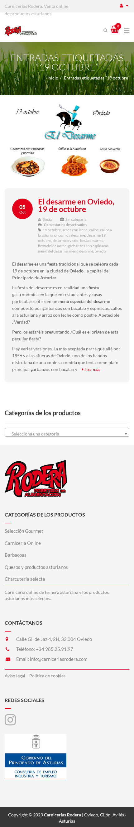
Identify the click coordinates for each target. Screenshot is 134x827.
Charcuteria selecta (25, 579)
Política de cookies (47, 675)
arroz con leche (75, 230)
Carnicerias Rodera (62, 814)
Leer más (92, 369)
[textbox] (67, 434)
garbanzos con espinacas (88, 245)
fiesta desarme (91, 240)
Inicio (52, 77)
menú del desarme (53, 251)
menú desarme (81, 251)
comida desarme (71, 235)
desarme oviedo (66, 240)
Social (47, 219)
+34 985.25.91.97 (54, 649)
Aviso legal (15, 675)
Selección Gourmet (24, 531)
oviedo (100, 251)
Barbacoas (15, 555)
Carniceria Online (23, 543)
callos (93, 230)
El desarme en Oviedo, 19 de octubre (76, 205)
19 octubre (52, 230)
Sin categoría (75, 219)
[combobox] (67, 432)
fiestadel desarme (52, 245)
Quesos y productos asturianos (36, 567)
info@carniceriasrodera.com (58, 659)
